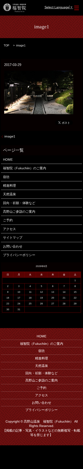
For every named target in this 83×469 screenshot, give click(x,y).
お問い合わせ (12, 246)
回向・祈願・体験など (19, 203)
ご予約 (8, 220)
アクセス (9, 229)
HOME (8, 159)
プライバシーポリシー (19, 255)
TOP (6, 45)
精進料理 (9, 185)
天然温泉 (9, 194)
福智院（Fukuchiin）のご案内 (24, 168)
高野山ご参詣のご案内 (19, 211)
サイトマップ (12, 237)
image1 (9, 136)
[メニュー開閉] (76, 8)
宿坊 (6, 177)
